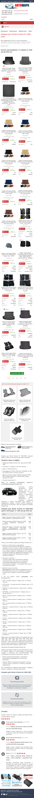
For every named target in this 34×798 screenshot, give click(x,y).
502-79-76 (7, 11)
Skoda (30, 31)
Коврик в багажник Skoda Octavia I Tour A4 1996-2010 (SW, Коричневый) (25, 192)
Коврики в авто (23, 31)
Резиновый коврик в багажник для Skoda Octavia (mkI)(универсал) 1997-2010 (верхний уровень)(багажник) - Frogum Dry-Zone (8, 101)
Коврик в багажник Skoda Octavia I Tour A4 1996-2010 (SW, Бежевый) (8, 132)
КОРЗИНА (4, 17)
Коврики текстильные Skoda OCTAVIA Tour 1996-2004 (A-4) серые (25, 289)
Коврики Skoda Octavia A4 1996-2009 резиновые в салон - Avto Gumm (25, 222)
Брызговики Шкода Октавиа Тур (17, 438)
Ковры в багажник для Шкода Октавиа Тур (25, 400)
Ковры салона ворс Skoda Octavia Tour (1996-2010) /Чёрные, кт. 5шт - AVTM (9, 354)
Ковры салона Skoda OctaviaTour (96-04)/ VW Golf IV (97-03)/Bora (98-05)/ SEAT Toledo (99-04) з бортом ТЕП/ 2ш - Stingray (25, 255)
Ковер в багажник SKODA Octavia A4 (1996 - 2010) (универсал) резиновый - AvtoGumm (25, 69)
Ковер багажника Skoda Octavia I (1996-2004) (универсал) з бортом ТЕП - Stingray (25, 323)
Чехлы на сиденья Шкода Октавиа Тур (9, 419)
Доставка (3, 1)
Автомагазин (4, 31)
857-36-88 (7, 12)
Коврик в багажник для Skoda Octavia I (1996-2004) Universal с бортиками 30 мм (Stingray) (25, 355)
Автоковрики (6, 569)
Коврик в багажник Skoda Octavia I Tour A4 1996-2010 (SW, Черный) (25, 100)
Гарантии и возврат (12, 1)
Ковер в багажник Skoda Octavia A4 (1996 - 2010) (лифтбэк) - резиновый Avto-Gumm (8, 70)
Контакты (21, 1)
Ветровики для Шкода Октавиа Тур (25, 419)
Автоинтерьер (13, 31)
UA (30, 1)
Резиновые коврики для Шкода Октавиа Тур (9, 400)
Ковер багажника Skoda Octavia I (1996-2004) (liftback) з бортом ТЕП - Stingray (8, 323)
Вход (31, 19)
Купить (6, 78)
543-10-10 (7, 14)
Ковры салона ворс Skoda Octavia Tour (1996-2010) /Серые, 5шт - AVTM (9, 255)
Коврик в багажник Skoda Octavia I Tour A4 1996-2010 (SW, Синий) (25, 132)
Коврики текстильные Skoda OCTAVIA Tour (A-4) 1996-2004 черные (8, 289)
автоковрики (24, 576)
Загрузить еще (16, 373)
